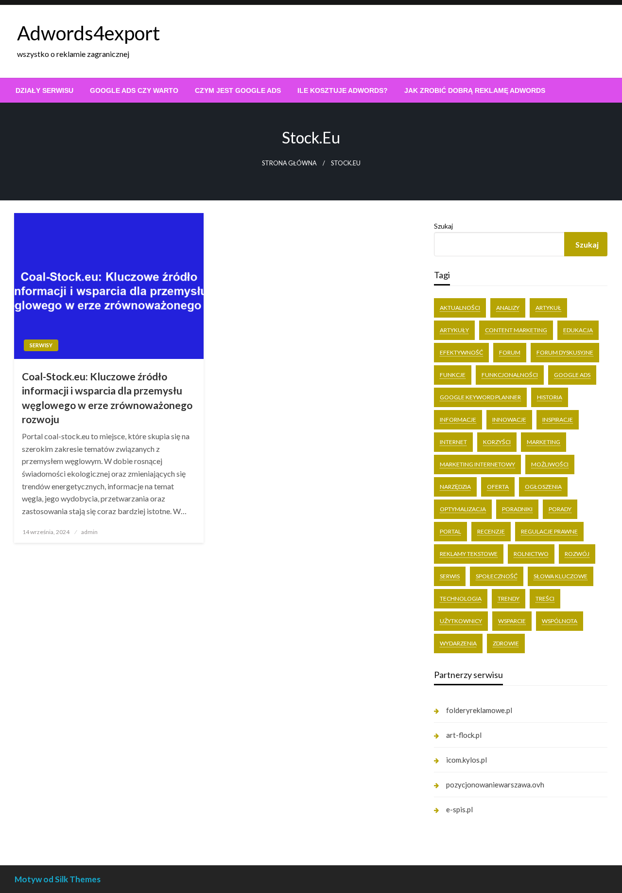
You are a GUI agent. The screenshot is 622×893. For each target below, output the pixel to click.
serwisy (41, 345)
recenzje (491, 531)
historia (549, 397)
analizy (507, 307)
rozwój (577, 553)
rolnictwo (531, 553)
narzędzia (455, 486)
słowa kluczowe (560, 576)
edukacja (578, 330)
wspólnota (559, 621)
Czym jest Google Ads (238, 90)
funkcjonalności (510, 374)
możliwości (550, 464)
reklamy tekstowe (469, 553)
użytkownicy (461, 621)
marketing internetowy (477, 464)
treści (545, 598)
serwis (450, 576)
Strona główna (289, 163)
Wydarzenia (458, 643)
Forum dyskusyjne (564, 352)
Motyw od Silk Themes (58, 879)
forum (509, 352)
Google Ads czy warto (134, 90)
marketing (543, 442)
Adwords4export (88, 33)
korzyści (497, 442)
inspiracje (557, 419)
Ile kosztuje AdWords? (342, 90)
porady (560, 509)
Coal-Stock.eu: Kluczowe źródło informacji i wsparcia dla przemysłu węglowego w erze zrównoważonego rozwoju (107, 397)
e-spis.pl (459, 809)
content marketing (516, 330)
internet (453, 442)
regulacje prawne (549, 531)
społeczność (497, 576)
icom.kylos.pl (466, 759)
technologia (461, 598)
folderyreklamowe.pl (479, 710)
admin (89, 532)
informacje (458, 419)
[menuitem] (44, 90)
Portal (450, 531)
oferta (498, 486)
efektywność (461, 352)
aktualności (460, 307)
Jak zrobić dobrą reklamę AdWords (474, 90)
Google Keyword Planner (480, 397)
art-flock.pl (464, 735)
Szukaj (443, 226)
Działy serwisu (44, 90)
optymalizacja (463, 509)
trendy (508, 598)
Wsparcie (512, 621)
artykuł (548, 307)
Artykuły (454, 330)
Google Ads (572, 374)
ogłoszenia (543, 486)
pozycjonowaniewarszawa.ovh (495, 784)
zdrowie (506, 643)
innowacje (509, 419)
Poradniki (517, 509)
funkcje (453, 374)
